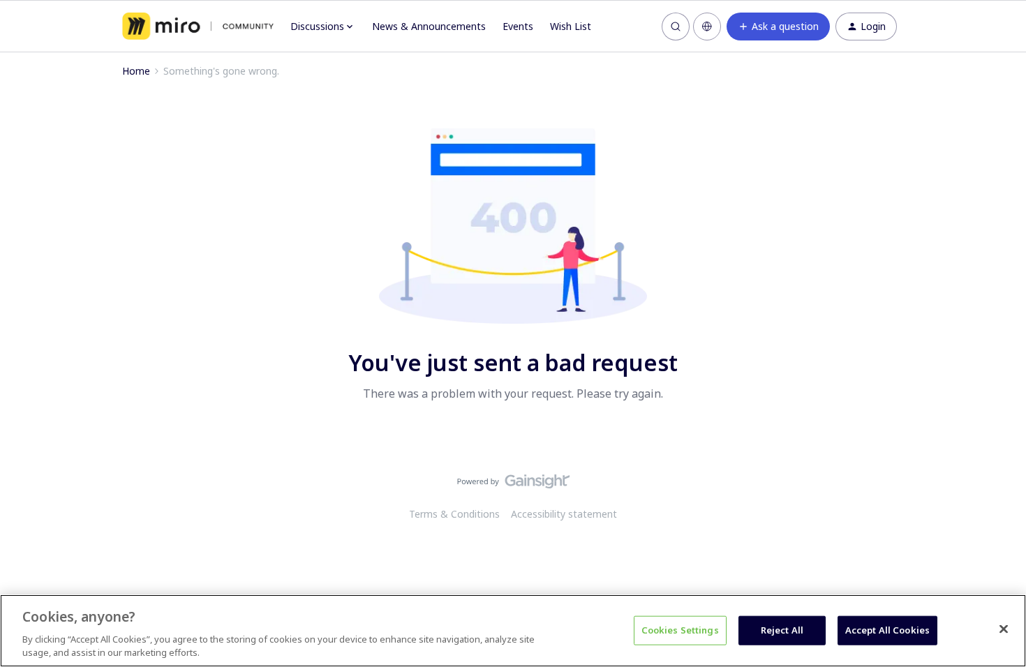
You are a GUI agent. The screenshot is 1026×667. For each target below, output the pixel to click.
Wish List (570, 26)
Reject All (782, 630)
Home (136, 70)
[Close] (1003, 629)
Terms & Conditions (454, 513)
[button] (778, 26)
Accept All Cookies (887, 630)
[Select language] (707, 26)
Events (518, 26)
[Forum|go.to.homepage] (198, 26)
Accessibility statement (564, 513)
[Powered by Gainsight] (513, 484)
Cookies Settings (680, 630)
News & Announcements (429, 26)
